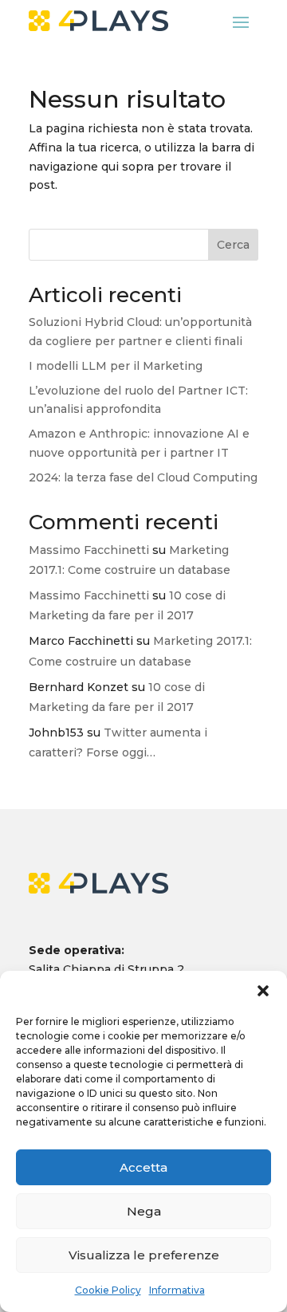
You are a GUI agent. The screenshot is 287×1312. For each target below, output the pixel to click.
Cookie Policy (108, 1290)
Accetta (143, 1167)
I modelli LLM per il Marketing (115, 366)
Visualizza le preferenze (144, 1255)
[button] (263, 991)
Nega (144, 1211)
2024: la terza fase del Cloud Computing (143, 477)
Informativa (177, 1290)
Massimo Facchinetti (89, 550)
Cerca (233, 245)
